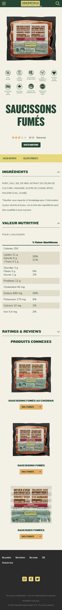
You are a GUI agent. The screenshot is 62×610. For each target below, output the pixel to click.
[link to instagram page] (24, 579)
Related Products (30, 158)
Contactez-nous (7, 562)
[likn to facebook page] (31, 579)
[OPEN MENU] (4, 4)
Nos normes (33, 557)
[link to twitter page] (37, 579)
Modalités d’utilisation (31, 601)
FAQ (43, 557)
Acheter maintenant (31, 144)
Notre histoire (20, 557)
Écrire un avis (41, 137)
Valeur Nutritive (9, 158)
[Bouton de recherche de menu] (58, 4)
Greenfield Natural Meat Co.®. (25, 605)
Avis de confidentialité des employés (41, 595)
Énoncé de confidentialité (16, 595)
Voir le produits (28, 407)
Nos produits (6, 557)
